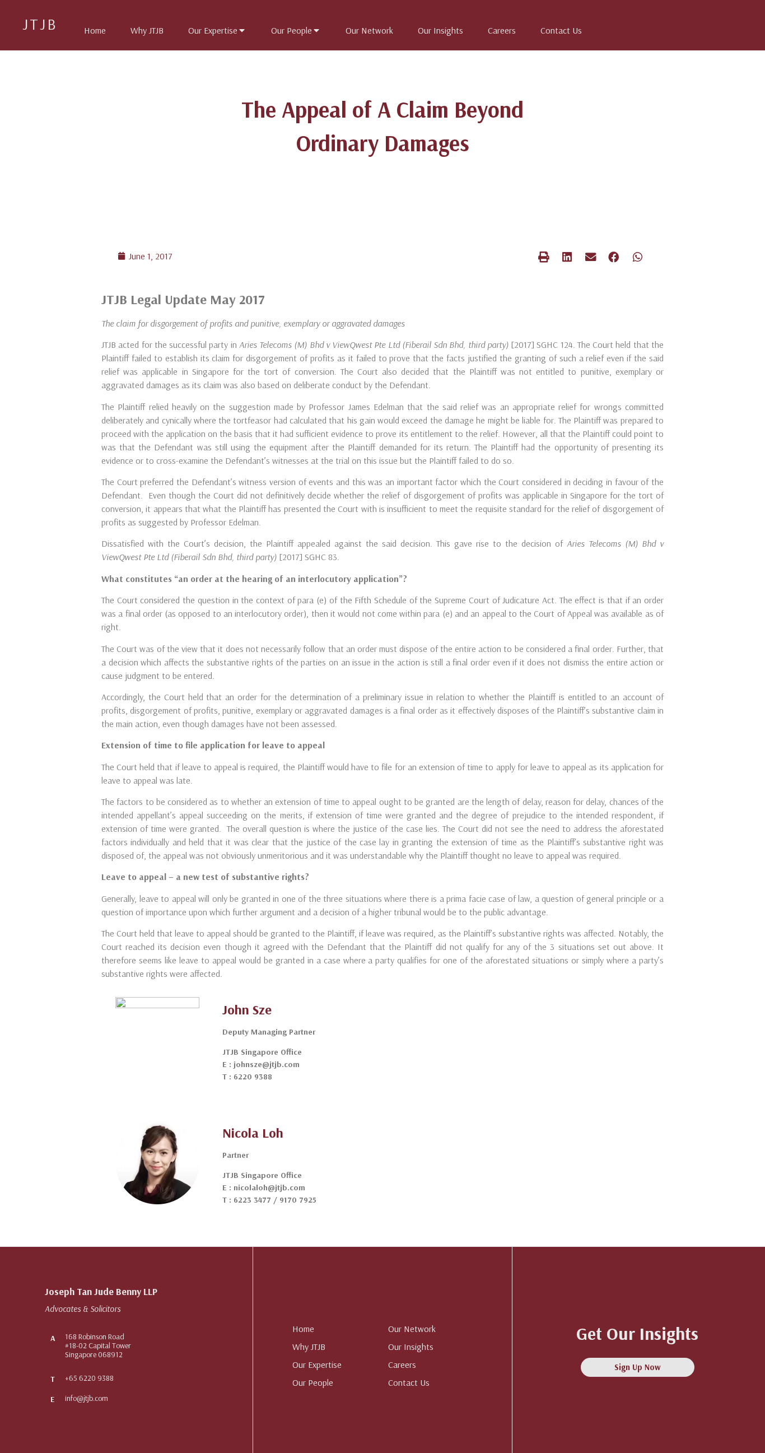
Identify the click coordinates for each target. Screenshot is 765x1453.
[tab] (89, 28)
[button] (543, 256)
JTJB (40, 24)
